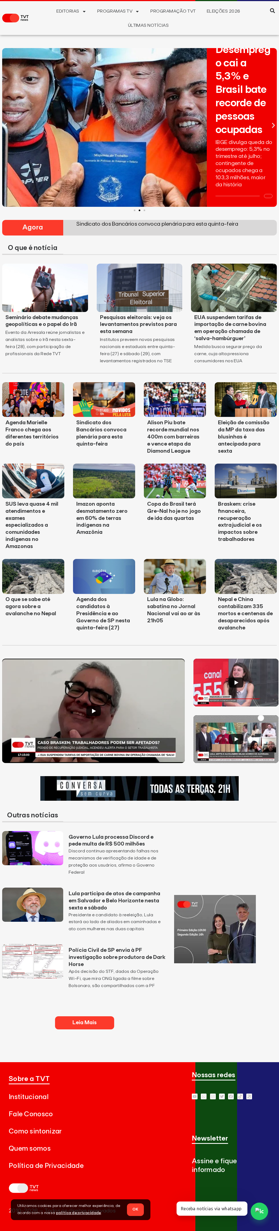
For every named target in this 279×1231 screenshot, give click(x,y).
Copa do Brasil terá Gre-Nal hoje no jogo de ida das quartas (174, 511)
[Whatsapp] (204, 1096)
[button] (272, 10)
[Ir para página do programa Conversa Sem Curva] (139, 799)
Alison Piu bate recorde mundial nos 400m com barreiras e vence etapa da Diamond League (173, 437)
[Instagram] (213, 1096)
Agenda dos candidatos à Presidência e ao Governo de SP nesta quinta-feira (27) (103, 614)
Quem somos (30, 1148)
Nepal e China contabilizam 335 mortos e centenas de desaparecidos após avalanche (245, 614)
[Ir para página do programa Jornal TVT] (215, 961)
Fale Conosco (31, 1114)
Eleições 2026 (223, 11)
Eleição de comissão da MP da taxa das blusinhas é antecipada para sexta (243, 437)
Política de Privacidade (46, 1165)
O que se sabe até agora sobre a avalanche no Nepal (30, 606)
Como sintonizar (35, 1131)
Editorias (67, 11)
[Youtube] (195, 1096)
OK (135, 1209)
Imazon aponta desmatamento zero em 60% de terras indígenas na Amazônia (102, 518)
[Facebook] (231, 1096)
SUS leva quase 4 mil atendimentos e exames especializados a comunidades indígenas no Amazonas (31, 525)
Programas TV (115, 11)
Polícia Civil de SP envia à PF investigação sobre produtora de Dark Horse (117, 957)
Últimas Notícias (148, 25)
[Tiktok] (240, 1096)
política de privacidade (78, 1213)
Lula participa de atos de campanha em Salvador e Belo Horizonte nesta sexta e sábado (114, 901)
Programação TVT (173, 11)
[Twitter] (222, 1096)
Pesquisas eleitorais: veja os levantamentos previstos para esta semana (138, 324)
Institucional (28, 1097)
